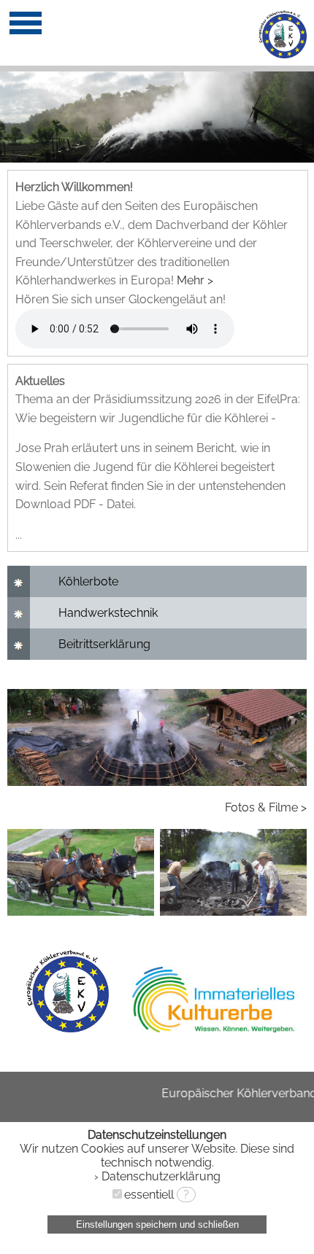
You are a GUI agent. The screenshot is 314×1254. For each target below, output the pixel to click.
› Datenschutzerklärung (157, 1176)
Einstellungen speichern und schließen (157, 1224)
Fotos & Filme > (266, 807)
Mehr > (195, 280)
